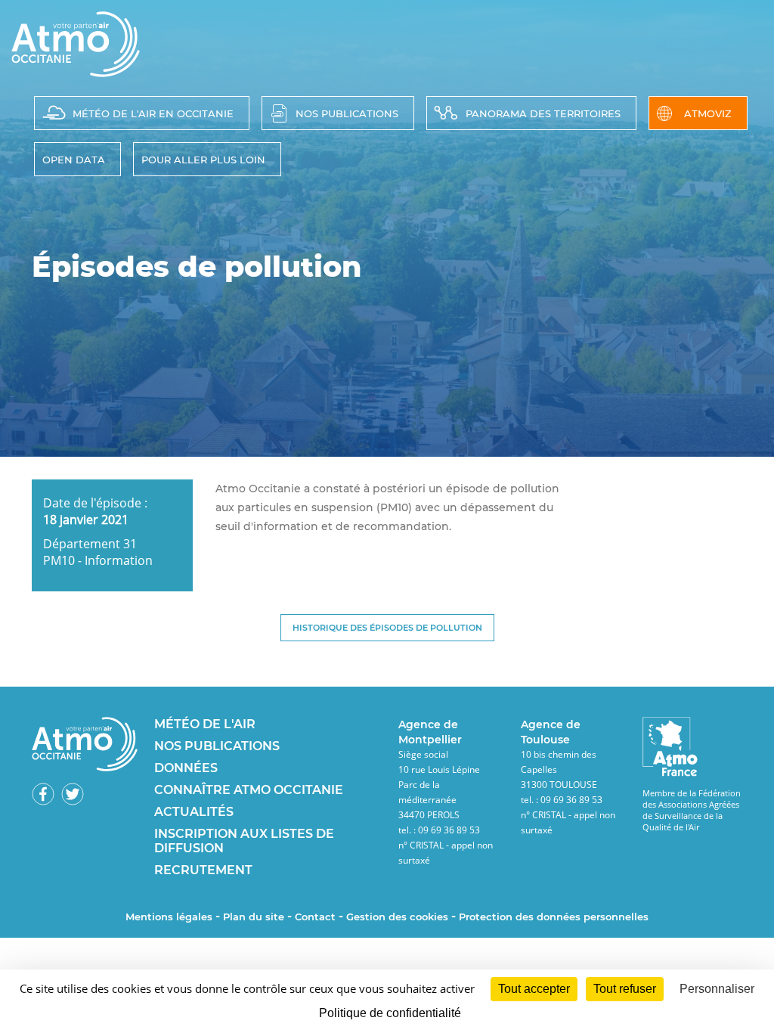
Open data (73, 160)
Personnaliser (717, 988)
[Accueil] (75, 72)
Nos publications (347, 113)
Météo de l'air (204, 724)
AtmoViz (708, 113)
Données (186, 768)
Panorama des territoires (543, 113)
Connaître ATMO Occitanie (248, 790)
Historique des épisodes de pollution (387, 627)
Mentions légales (168, 916)
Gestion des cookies (397, 916)
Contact (315, 916)
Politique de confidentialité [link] (390, 1013)
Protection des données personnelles (554, 916)
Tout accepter (534, 988)
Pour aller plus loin (203, 160)
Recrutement (203, 870)
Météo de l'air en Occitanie (153, 113)
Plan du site (253, 916)
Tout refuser (624, 988)
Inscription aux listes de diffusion (244, 841)
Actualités (194, 812)
